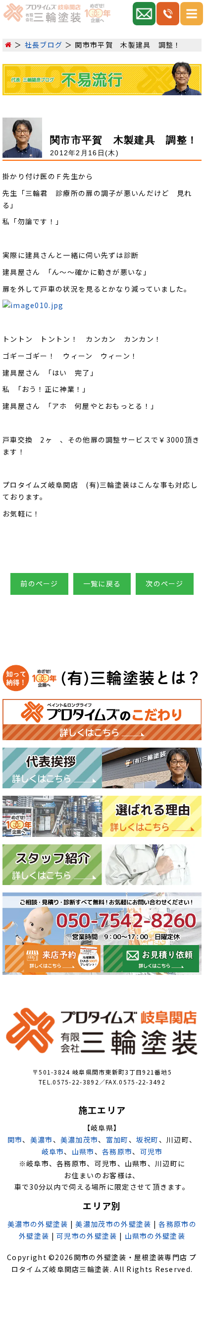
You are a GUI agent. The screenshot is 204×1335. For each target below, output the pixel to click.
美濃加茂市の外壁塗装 (113, 1224)
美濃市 (41, 1139)
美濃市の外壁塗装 (37, 1224)
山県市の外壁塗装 (155, 1236)
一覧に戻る (102, 583)
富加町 (117, 1139)
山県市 (83, 1151)
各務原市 (117, 1151)
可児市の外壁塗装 (86, 1236)
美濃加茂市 (79, 1139)
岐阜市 (53, 1151)
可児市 (151, 1151)
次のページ (165, 583)
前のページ (39, 583)
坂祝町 (147, 1139)
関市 (15, 1139)
